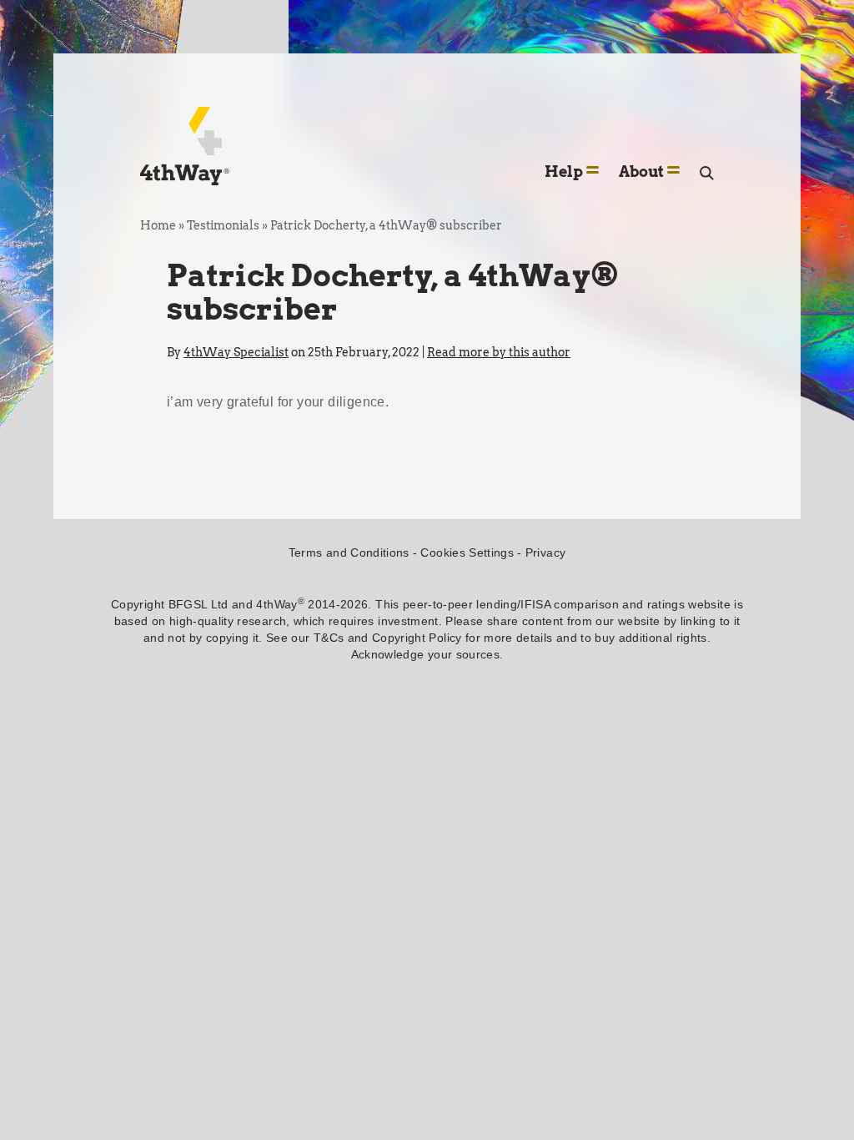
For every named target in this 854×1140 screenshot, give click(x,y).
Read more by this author (498, 352)
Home (158, 225)
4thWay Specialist (236, 352)
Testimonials (223, 225)
